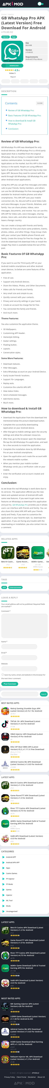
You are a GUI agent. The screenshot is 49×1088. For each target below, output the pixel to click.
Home (3, 14)
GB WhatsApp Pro (20, 505)
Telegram (33, 81)
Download (14, 66)
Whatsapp (43, 81)
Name (4, 641)
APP (4, 587)
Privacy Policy (9, 1077)
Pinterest (24, 81)
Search (43, 694)
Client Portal (21, 1077)
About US (41, 1077)
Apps (14, 37)
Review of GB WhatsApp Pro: (21, 110)
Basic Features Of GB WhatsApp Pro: (24, 115)
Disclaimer (32, 1077)
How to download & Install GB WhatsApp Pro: (21, 122)
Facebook (5, 81)
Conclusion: (13, 128)
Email (4, 653)
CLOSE (40, 103)
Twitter (15, 81)
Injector (11, 14)
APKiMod (35, 1073)
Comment (5, 611)
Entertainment (15, 587)
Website (4, 664)
